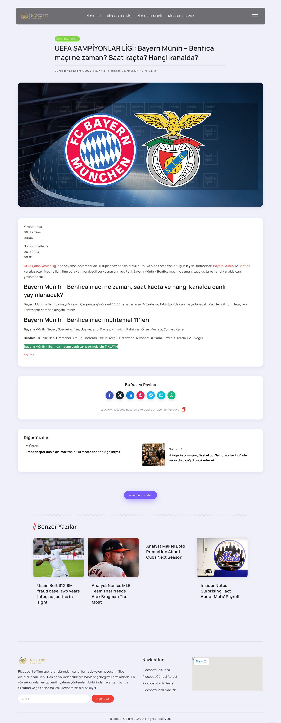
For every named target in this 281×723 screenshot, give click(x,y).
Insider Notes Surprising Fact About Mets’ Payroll (220, 591)
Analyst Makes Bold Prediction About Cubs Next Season (165, 551)
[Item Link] (58, 557)
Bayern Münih (223, 266)
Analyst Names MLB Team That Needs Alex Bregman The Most (111, 594)
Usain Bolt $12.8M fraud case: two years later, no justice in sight (58, 594)
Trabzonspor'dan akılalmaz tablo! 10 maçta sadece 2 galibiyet (73, 452)
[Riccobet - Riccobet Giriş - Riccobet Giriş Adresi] (34, 16)
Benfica (244, 266)
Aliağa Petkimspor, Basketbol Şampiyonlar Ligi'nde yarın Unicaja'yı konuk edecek (208, 457)
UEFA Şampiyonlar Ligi (40, 266)
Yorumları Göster (140, 495)
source (29, 355)
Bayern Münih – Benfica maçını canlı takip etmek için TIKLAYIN (71, 346)
